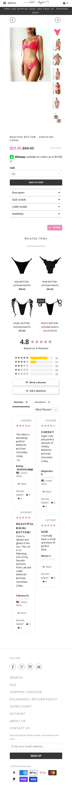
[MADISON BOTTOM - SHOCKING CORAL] (30, 54)
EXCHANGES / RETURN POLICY (33, 699)
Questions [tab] (40, 402)
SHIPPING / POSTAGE (26, 692)
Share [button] (23, 483)
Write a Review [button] (37, 382)
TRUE (43, 549)
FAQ (13, 684)
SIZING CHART (21, 706)
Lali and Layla (24, 766)
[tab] (36, 192)
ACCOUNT (17, 713)
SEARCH (16, 677)
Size (12, 168)
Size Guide (55, 148)
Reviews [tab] (18, 402)
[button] (28, 494)
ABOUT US (18, 721)
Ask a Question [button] (38, 390)
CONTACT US (20, 728)
